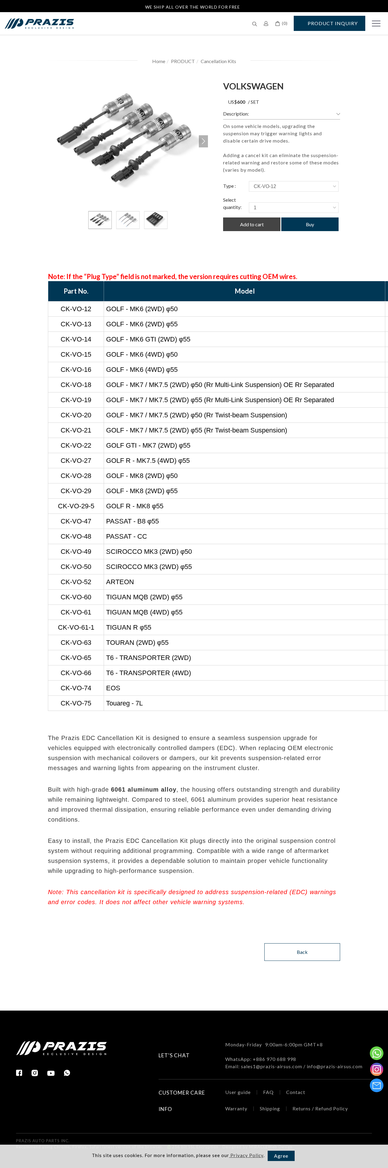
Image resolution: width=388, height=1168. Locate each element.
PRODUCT (183, 61)
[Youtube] (55, 1073)
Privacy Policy (246, 1155)
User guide (238, 1092)
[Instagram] (39, 1073)
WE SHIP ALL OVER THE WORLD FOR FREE (192, 5)
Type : (229, 186)
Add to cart (252, 224)
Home (158, 61)
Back (302, 952)
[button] (254, 23)
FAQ (268, 1092)
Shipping (270, 1108)
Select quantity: (232, 203)
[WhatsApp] (67, 1073)
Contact (295, 1092)
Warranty (236, 1108)
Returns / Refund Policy (320, 1108)
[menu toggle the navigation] (374, 23)
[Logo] (39, 23)
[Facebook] (24, 1073)
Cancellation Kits (218, 61)
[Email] (376, 1085)
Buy (310, 224)
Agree (281, 1156)
